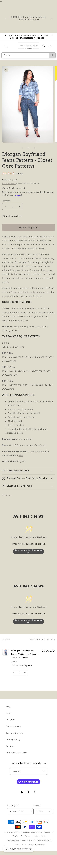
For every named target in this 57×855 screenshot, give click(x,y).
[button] (6, 46)
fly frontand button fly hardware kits (30, 292)
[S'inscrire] (44, 771)
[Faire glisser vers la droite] (35, 148)
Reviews (10, 746)
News (8, 713)
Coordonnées (40, 845)
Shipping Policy (13, 726)
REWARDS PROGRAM (16, 752)
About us (10, 719)
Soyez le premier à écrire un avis (28, 551)
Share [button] (8, 495)
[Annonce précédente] (5, 18)
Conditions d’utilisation (42, 840)
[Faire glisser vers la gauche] (22, 148)
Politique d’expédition (23, 845)
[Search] (52, 55)
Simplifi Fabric (17, 832)
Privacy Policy (13, 739)
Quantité (6, 200)
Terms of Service (14, 733)
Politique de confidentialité (19, 840)
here (42, 445)
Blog (8, 706)
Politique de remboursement (33, 836)
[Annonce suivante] (51, 18)
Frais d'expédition (9, 183)
